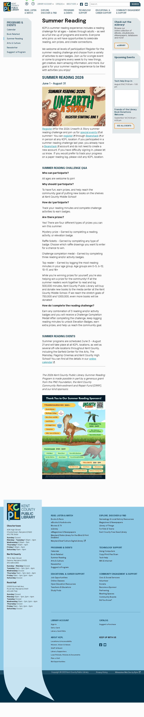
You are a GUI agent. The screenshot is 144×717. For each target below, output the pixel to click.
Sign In (54, 624)
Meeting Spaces (106, 594)
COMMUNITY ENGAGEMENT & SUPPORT (128, 11)
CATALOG (59, 4)
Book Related (13, 34)
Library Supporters (59, 651)
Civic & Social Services (109, 578)
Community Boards (107, 597)
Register (47, 128)
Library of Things (106, 526)
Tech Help (103, 558)
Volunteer (103, 581)
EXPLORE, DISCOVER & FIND (49, 11)
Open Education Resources (63, 584)
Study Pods (56, 591)
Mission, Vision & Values (60, 645)
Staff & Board (56, 648)
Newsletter (12, 48)
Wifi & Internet (105, 561)
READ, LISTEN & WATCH (30, 11)
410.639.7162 (12, 591)
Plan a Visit (55, 658)
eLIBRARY (121, 45)
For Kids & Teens (106, 529)
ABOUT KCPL (71, 4)
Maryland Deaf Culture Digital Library (67, 541)
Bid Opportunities (58, 662)
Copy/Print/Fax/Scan (108, 554)
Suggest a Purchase (107, 624)
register (68, 135)
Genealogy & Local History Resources (116, 519)
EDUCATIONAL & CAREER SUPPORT (103, 11)
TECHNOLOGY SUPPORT (85, 11)
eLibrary (54, 529)
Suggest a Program (16, 52)
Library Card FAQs (58, 631)
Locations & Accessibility (61, 641)
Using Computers (107, 551)
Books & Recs (57, 519)
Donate (102, 584)
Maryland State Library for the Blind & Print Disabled (70, 537)
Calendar (11, 30)
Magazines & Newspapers (111, 522)
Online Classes (58, 581)
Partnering (104, 591)
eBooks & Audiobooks (61, 522)
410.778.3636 (12, 534)
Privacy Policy (102, 672)
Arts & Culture (14, 43)
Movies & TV (56, 526)
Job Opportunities (59, 578)
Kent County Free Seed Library (113, 532)
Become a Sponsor (108, 587)
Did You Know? (105, 600)
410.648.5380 (13, 563)
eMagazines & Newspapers (63, 532)
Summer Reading (15, 39)
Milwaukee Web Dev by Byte (126, 672)
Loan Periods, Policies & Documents (65, 655)
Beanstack (92, 135)
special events (88, 132)
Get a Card (55, 628)
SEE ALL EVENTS (124, 126)
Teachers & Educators (61, 587)
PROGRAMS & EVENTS (69, 11)
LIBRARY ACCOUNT (44, 4)
